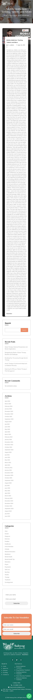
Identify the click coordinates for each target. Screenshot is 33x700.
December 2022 (9, 442)
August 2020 (8, 483)
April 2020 (7, 493)
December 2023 (9, 411)
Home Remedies (9, 546)
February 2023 (8, 437)
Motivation (7, 562)
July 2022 (7, 455)
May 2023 (7, 429)
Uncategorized (9, 582)
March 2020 (8, 495)
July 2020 (7, 485)
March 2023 (8, 434)
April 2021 (7, 465)
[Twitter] (16, 659)
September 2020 (9, 480)
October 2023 (8, 416)
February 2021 (8, 467)
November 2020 (9, 475)
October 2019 (8, 506)
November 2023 (9, 414)
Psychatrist (8, 567)
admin (12, 45)
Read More (9, 313)
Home (5, 15)
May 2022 (7, 460)
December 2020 (9, 472)
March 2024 (8, 403)
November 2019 (9, 503)
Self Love (7, 569)
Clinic (6, 531)
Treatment (7, 579)
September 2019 (9, 508)
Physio (6, 564)
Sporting (7, 572)
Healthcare (8, 544)
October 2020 (8, 478)
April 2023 (7, 432)
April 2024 (7, 401)
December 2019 (9, 501)
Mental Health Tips (10, 559)
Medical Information (10, 551)
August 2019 (8, 511)
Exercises (7, 539)
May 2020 (7, 490)
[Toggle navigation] (30, 3)
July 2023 (7, 424)
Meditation (7, 554)
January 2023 (8, 439)
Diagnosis (7, 536)
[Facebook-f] (12, 659)
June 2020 (7, 488)
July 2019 (7, 513)
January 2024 (8, 409)
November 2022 (9, 444)
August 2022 (8, 452)
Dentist (7, 533)
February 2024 (8, 406)
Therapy (7, 577)
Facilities (7, 541)
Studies (7, 574)
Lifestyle (7, 549)
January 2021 (8, 470)
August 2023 (8, 421)
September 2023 (9, 419)
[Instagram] (21, 659)
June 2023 (7, 426)
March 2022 (8, 462)
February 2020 (8, 498)
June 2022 (7, 457)
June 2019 (7, 516)
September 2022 (9, 449)
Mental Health (8, 556)
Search (8, 323)
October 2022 (8, 447)
